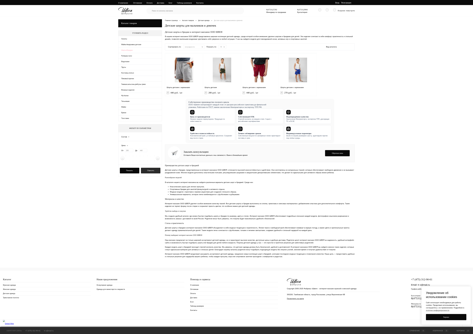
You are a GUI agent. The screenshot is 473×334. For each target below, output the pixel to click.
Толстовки (125, 118)
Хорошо (446, 317)
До (136, 150)
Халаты (124, 39)
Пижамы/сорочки (127, 78)
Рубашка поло (126, 56)
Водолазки (125, 61)
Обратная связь (14, 331)
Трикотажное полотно (11, 298)
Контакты (200, 3)
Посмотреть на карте (295, 299)
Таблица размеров (184, 3)
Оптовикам (137, 3)
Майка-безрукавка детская (131, 44)
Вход (337, 3)
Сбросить (150, 170)
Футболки (124, 96)
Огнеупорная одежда (104, 285)
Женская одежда (9, 289)
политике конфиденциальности (437, 310)
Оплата (149, 3)
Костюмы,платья (127, 73)
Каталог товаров (129, 23)
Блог (170, 3)
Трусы (123, 67)
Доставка (160, 3)
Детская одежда (9, 293)
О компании (123, 3)
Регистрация (346, 3)
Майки (123, 107)
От (122, 150)
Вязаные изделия (127, 90)
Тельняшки (125, 101)
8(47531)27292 (271, 10)
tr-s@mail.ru (424, 285)
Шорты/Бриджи (127, 50)
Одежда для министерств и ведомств (111, 289)
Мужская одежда (9, 285)
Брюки (123, 113)
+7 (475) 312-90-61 (421, 279)
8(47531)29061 (302, 10)
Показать (129, 170)
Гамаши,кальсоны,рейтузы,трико (133, 84)
